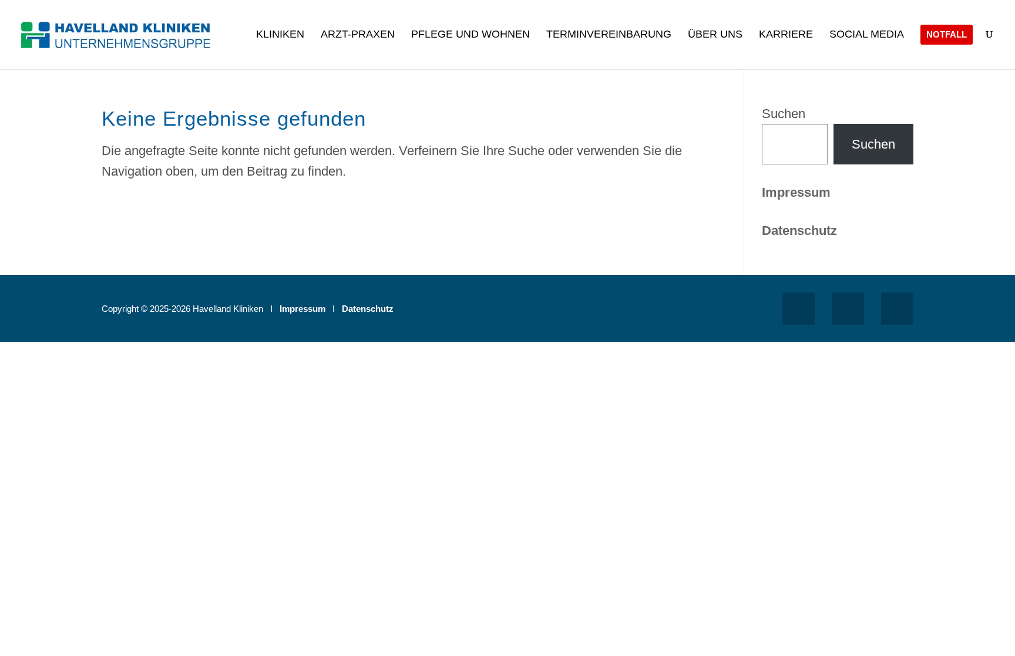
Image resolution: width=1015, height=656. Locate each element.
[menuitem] (280, 49)
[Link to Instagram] (848, 308)
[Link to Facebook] (798, 308)
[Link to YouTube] (897, 308)
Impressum (796, 192)
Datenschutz (368, 309)
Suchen (783, 113)
